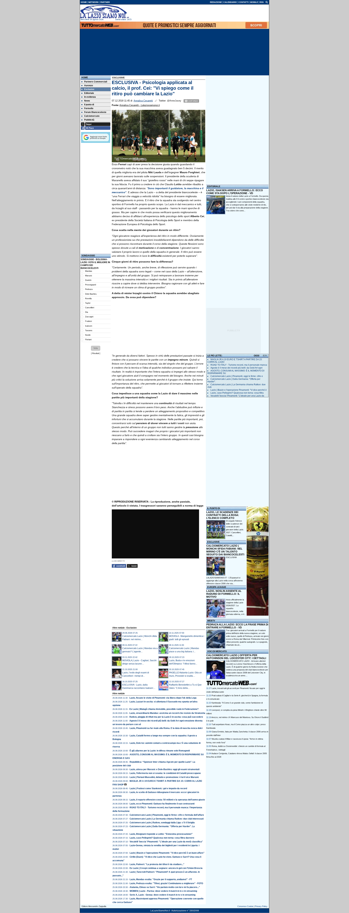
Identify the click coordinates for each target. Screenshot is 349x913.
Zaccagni (89, 317)
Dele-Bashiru (91, 294)
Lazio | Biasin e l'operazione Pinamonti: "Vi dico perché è (238, 390)
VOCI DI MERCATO (217, 651)
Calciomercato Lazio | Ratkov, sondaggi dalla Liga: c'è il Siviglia (162, 822)
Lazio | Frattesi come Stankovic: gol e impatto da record (158, 788)
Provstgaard (90, 285)
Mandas (88, 271)
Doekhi (88, 280)
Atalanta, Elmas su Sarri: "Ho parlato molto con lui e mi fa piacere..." (165, 887)
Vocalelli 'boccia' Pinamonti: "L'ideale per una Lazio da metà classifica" (166, 841)
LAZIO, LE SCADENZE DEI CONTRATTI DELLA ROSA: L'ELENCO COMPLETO (222, 515)
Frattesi (88, 321)
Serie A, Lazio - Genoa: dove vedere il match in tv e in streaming (162, 895)
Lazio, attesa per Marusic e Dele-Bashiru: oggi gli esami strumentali (164, 769)
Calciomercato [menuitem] (91, 116)
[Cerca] (267, 2)
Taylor (88, 303)
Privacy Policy (261, 906)
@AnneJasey (174, 100)
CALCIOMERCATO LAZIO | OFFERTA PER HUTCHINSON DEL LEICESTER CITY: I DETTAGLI (236, 657)
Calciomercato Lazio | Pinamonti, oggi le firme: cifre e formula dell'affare (167, 815)
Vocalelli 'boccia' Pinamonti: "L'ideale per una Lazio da (237, 396)
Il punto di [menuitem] (89, 104)
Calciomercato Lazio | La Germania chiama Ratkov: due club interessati (167, 819)
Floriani (88, 339)
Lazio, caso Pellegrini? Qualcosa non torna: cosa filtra (237, 393)
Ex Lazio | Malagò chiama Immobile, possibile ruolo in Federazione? (163, 709)
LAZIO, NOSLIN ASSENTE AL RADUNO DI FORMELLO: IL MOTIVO (224, 593)
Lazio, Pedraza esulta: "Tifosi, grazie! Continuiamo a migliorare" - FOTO (166, 883)
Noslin (88, 335)
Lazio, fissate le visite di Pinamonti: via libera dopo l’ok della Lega (162, 698)
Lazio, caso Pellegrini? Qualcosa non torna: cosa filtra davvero (162, 838)
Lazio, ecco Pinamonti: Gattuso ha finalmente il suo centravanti (162, 803)
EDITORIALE (213, 186)
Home (84, 77)
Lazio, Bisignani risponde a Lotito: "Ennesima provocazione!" (161, 834)
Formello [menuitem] (88, 108)
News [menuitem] (87, 100)
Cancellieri (89, 307)
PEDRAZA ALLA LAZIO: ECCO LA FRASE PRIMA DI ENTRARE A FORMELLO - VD (237, 626)
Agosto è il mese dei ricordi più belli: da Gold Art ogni (236, 368)
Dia (86, 312)
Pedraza (89, 289)
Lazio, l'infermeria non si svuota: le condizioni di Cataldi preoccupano (165, 773)
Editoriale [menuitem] (89, 93)
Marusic (88, 275)
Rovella (88, 298)
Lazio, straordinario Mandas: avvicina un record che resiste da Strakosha (167, 713)
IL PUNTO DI (213, 508)
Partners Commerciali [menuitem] (95, 81)
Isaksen (88, 326)
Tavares (88, 330)
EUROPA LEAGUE (216, 587)
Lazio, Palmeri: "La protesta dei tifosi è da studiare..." (157, 864)
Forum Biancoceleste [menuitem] (95, 112)
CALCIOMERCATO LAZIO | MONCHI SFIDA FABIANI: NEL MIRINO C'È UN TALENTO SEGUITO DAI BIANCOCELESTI (225, 550)
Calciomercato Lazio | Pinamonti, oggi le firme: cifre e (236, 376)
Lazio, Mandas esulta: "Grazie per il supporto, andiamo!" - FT (161, 879)
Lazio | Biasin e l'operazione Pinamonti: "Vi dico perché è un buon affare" (167, 853)
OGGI (256, 355)
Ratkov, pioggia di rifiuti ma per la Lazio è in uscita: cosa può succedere (166, 717)
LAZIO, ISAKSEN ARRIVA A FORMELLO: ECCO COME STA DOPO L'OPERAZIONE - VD (234, 192)
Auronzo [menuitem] (88, 85)
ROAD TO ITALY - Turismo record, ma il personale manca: (238, 365)
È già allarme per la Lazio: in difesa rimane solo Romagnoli (160, 750)
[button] (95, 348)
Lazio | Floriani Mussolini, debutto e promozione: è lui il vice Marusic (164, 777)
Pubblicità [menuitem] (89, 120)
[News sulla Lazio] (104, 11)
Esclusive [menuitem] (89, 89)
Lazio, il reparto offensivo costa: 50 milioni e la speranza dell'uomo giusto (167, 799)
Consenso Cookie (245, 906)
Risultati (95, 353)
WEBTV (211, 620)
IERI (265, 355)
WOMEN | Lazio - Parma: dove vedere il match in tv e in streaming (163, 891)
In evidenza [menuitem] (90, 97)
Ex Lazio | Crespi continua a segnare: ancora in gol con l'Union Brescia (166, 868)
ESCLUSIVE (213, 542)
